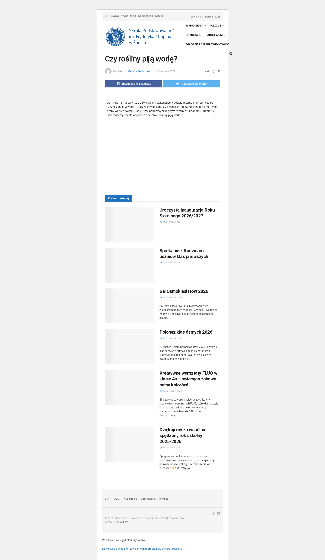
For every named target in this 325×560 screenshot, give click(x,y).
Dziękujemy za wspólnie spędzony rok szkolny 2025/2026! (182, 435)
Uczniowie (193, 34)
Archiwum (215, 34)
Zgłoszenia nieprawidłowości (208, 44)
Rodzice (215, 25)
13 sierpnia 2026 (171, 262)
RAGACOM (121, 522)
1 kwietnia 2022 (166, 71)
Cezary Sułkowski (139, 71)
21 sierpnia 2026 (171, 222)
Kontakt (160, 15)
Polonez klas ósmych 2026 (185, 332)
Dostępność (145, 15)
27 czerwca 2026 (172, 297)
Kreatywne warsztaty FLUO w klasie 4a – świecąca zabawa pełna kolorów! (188, 378)
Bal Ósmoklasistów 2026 (183, 291)
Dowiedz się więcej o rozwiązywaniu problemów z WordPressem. (142, 548)
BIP (107, 15)
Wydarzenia (128, 15)
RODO (115, 15)
